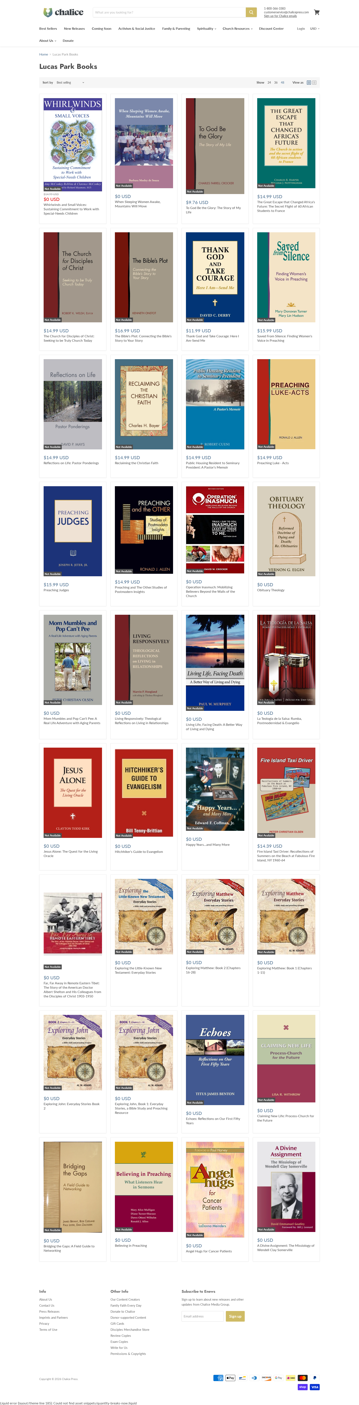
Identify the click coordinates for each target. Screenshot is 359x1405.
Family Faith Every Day (126, 1305)
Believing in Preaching (131, 1245)
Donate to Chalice (123, 1311)
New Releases (74, 28)
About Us (46, 40)
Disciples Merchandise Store (130, 1329)
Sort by (48, 82)
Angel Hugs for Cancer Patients (209, 1251)
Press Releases (49, 1311)
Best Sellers (48, 28)
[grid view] (309, 82)
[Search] (251, 12)
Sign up (235, 1316)
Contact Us (46, 1305)
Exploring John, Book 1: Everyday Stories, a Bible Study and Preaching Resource (141, 1108)
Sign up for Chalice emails (280, 16)
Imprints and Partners (53, 1317)
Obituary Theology (270, 590)
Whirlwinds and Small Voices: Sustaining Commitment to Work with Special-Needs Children (71, 209)
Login (301, 28)
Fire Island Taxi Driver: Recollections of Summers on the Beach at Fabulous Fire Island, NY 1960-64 (286, 855)
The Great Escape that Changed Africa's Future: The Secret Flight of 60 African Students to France (286, 206)
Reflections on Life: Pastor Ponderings (71, 463)
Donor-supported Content (128, 1317)
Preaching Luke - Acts (273, 463)
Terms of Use (48, 1329)
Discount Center (271, 28)
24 (269, 82)
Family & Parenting (176, 28)
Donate (68, 40)
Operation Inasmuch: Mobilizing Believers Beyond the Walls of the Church (210, 591)
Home (43, 54)
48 (282, 82)
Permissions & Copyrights (128, 1354)
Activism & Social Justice (136, 28)
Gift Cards (117, 1323)
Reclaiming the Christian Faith (136, 463)
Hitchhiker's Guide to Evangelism (139, 851)
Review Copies (121, 1335)
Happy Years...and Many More (208, 844)
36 (276, 82)
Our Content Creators (125, 1299)
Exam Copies (119, 1341)
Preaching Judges (56, 590)
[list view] (314, 82)
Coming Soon (101, 28)
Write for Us (119, 1347)
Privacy (44, 1323)
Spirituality (205, 28)
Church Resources (236, 28)
